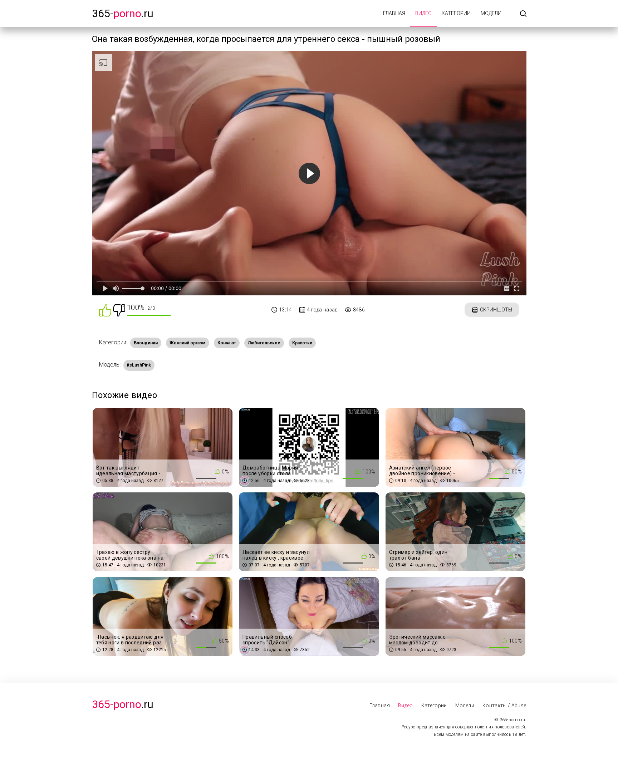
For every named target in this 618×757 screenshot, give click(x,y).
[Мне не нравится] (119, 309)
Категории (456, 13)
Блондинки (146, 342)
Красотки (302, 342)
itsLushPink (139, 365)
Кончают (226, 342)
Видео (423, 13)
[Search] (523, 14)
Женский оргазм (188, 342)
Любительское (264, 342)
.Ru (122, 704)
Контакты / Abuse (504, 705)
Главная (394, 13)
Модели (491, 13)
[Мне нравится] (105, 309)
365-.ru (122, 13)
